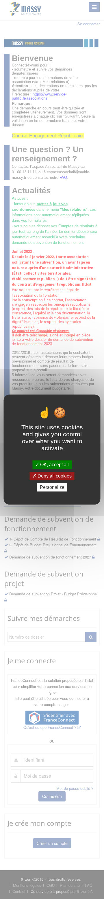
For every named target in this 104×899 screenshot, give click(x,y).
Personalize (52, 487)
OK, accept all (54, 464)
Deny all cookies (54, 475)
